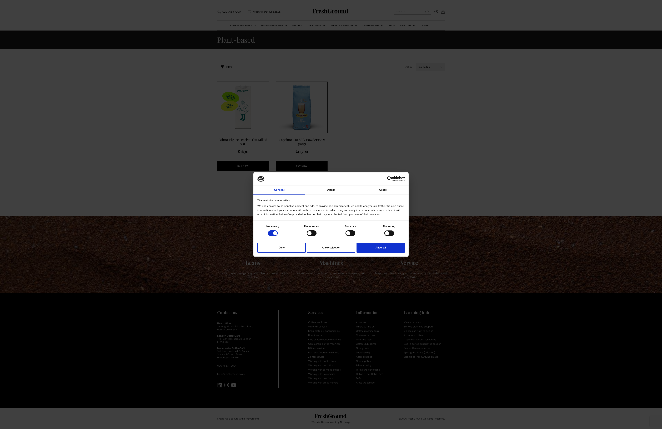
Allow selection (331, 247)
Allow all (380, 247)
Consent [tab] (279, 189)
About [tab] (383, 189)
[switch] (312, 233)
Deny (281, 247)
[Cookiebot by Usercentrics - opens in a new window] (390, 179)
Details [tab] (331, 189)
